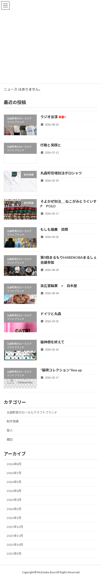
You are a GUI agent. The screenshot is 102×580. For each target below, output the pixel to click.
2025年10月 (15, 545)
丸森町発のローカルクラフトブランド (32, 412)
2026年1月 (14, 517)
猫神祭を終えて (59, 342)
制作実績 (13, 421)
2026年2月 (14, 509)
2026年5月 (14, 482)
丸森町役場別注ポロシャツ (61, 173)
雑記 (10, 439)
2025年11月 (15, 535)
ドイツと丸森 (50, 314)
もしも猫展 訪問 (54, 229)
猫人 (10, 430)
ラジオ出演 (53, 117)
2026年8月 (14, 464)
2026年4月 (14, 491)
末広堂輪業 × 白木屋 (58, 285)
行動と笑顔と (50, 145)
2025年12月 (15, 526)
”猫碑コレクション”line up (61, 370)
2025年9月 (14, 553)
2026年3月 (14, 500)
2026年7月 (14, 473)
